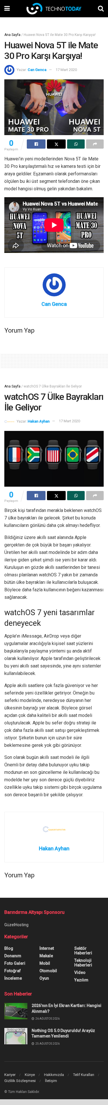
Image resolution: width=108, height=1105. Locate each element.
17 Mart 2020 (66, 70)
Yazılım (81, 980)
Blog (8, 948)
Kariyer (10, 1075)
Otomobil (48, 970)
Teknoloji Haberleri (83, 962)
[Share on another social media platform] (95, 144)
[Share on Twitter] (56, 144)
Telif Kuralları (83, 1075)
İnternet (46, 948)
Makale (46, 956)
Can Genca (37, 70)
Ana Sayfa (12, 35)
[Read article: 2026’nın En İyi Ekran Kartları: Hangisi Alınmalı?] (15, 1011)
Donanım (12, 956)
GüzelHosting (16, 924)
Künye (30, 1075)
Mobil (44, 963)
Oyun (44, 978)
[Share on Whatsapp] (76, 144)
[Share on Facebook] (36, 144)
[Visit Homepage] (54, 8)
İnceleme (13, 978)
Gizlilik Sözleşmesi (20, 1081)
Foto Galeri (14, 963)
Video (80, 972)
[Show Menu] (7, 8)
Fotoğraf (12, 970)
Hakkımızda (54, 1075)
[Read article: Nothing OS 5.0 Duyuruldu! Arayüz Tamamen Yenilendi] (15, 1036)
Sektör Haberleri (83, 950)
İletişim (51, 1081)
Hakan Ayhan (39, 421)
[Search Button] (101, 8)
